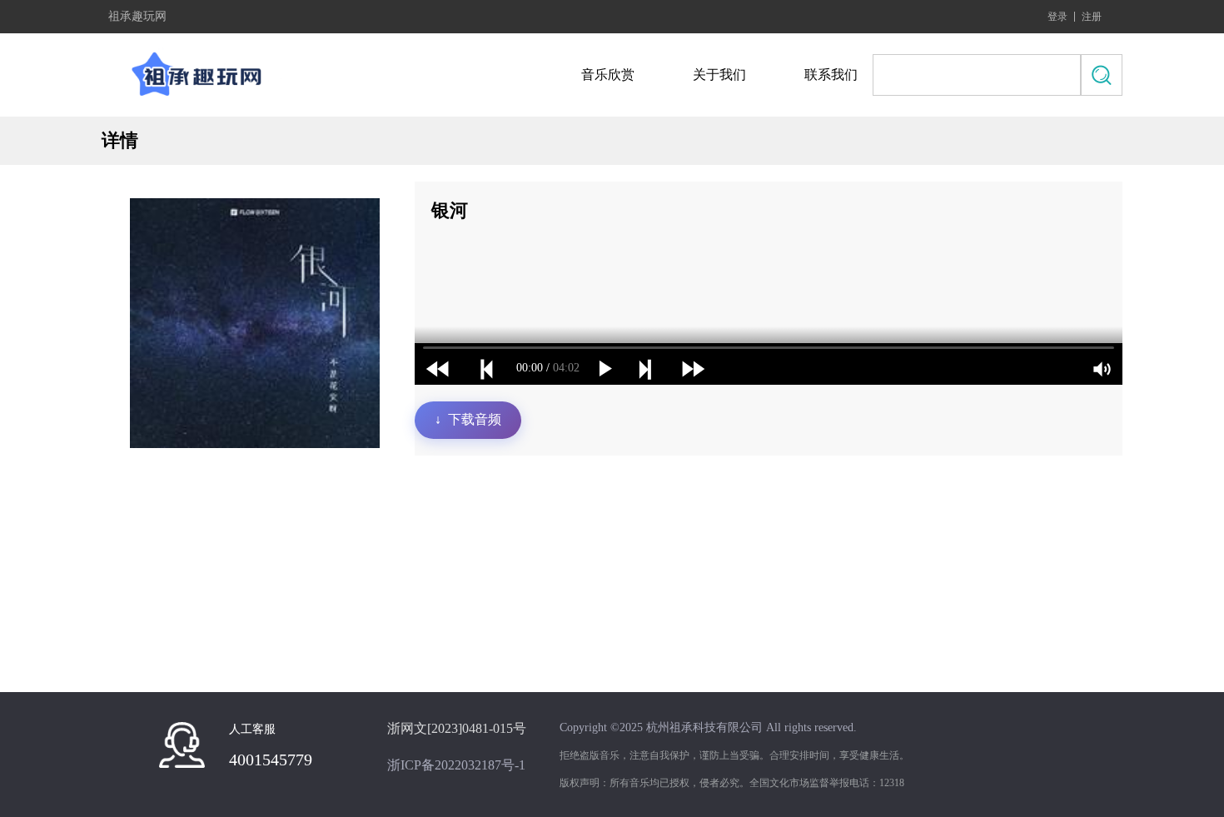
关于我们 (719, 74)
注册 (1092, 17)
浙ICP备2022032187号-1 (456, 765)
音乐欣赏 (607, 74)
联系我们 (831, 74)
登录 (1057, 17)
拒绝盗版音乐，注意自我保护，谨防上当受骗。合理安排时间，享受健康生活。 (734, 755)
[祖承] (201, 75)
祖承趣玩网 (137, 17)
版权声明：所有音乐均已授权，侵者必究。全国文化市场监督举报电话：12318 (732, 783)
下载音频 (468, 419)
